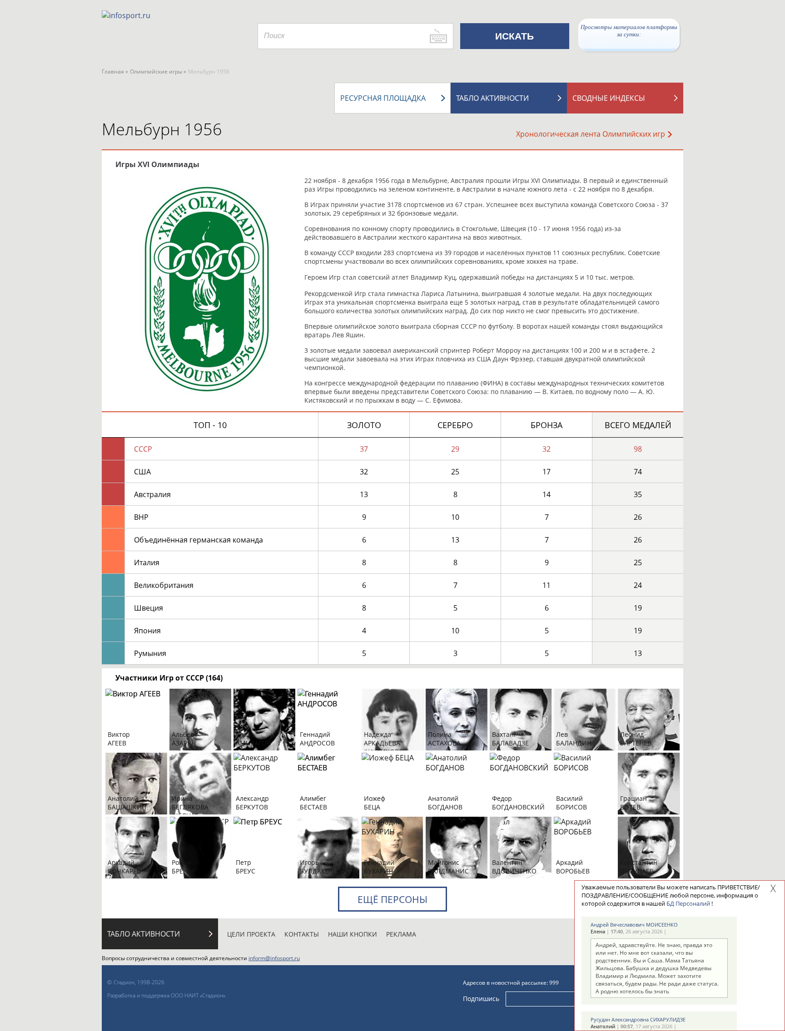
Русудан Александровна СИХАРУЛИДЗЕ (638, 1019)
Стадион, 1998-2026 (139, 982)
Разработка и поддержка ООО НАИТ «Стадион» (166, 995)
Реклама (401, 934)
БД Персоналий (688, 903)
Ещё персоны (392, 899)
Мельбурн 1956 (162, 129)
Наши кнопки (352, 934)
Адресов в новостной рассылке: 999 (511, 983)
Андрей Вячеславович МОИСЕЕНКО (634, 924)
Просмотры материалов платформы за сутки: (629, 31)
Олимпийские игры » (158, 71)
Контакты (301, 934)
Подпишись (481, 998)
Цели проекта (251, 934)
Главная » (115, 71)
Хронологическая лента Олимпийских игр (590, 134)
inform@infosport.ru (274, 958)
